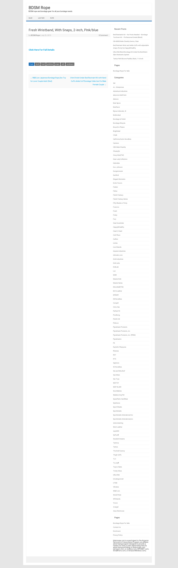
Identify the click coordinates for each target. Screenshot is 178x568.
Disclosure (116, 531)
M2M (115, 275)
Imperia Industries (119, 251)
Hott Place (116, 235)
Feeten (115, 187)
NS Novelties (117, 299)
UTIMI (115, 483)
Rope (52, 18)
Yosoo (115, 503)
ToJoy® (116, 463)
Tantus (115, 447)
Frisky (115, 215)
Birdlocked (117, 115)
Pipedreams (117, 339)
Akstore (115, 99)
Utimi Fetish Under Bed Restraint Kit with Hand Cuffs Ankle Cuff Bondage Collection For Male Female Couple (88, 81)
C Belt (115, 135)
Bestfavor (116, 107)
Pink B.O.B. (116, 319)
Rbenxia (116, 351)
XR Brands (116, 499)
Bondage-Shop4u (119, 123)
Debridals (116, 163)
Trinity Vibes (117, 471)
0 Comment (103, 35)
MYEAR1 (116, 295)
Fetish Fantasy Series (120, 199)
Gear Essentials (118, 223)
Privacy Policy (117, 535)
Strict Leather (117, 427)
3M (114, 83)
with (63, 64)
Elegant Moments (119, 179)
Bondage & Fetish (119, 119)
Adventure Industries (120, 91)
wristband (70, 64)
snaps (57, 64)
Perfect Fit (116, 311)
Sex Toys (116, 379)
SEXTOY (116, 383)
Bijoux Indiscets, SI (119, 111)
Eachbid (116, 175)
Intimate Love (117, 255)
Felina (115, 191)
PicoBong (116, 315)
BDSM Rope (39, 7)
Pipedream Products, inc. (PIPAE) (124, 335)
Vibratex (116, 487)
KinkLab (116, 267)
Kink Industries (118, 259)
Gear (30, 18)
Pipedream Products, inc (121, 331)
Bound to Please (118, 127)
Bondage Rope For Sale (121, 71)
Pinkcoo (116, 323)
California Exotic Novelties (122, 139)
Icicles (115, 243)
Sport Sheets (117, 407)
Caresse (116, 143)
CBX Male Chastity (119, 147)
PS (114, 343)
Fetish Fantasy (118, 195)
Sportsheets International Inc (123, 415)
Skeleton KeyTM (118, 395)
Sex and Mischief (119, 371)
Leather (41, 18)
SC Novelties (117, 367)
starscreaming (118, 423)
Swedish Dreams (119, 439)
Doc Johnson (118, 167)
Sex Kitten (116, 375)
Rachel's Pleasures (119, 347)
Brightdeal (116, 131)
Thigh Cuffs (117, 455)
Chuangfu (116, 151)
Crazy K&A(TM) (118, 155)
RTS (114, 359)
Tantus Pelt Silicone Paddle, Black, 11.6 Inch (128, 59)
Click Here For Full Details (41, 50)
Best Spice (116, 103)
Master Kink (117, 279)
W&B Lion (116, 491)
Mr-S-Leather (117, 291)
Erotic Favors (117, 183)
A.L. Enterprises (118, 87)
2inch (37, 64)
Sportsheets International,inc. (123, 419)
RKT (114, 355)
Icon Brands (117, 247)
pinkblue (50, 64)
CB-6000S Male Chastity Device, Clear (126, 41)
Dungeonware (118, 171)
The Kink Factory (119, 451)
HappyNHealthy (118, 227)
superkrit (116, 431)
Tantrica (116, 443)
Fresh (31, 64)
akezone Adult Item (119, 95)
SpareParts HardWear (120, 399)
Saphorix (116, 363)
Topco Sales (117, 467)
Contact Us (117, 527)
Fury (114, 219)
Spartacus (116, 403)
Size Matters (117, 391)
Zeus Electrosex (118, 511)
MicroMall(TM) (118, 287)
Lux (114, 271)
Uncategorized (118, 479)
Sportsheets (117, 411)
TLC (114, 459)
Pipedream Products (120, 327)
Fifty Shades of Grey (120, 203)
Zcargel (115, 507)
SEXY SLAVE (117, 387)
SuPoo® (116, 435)
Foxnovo (116, 207)
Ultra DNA (116, 475)
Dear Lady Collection (120, 159)
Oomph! (116, 303)
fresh (43, 64)
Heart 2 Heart (117, 231)
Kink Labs (116, 263)
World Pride (117, 495)
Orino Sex (116, 307)
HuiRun (115, 239)
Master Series (118, 283)
